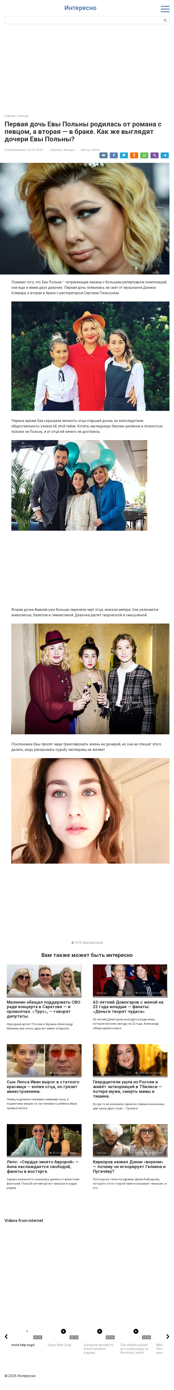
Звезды (68, 150)
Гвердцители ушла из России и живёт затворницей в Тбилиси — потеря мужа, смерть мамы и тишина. (127, 1089)
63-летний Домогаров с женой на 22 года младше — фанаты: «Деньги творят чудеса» (128, 1007)
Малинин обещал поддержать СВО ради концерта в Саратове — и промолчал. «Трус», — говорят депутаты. (43, 1009)
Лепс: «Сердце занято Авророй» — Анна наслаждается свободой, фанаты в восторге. (43, 1166)
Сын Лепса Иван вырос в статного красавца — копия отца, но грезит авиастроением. (43, 1086)
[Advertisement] (87, 68)
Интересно (80, 8)
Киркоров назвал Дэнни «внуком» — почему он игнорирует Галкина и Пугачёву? (129, 1166)
